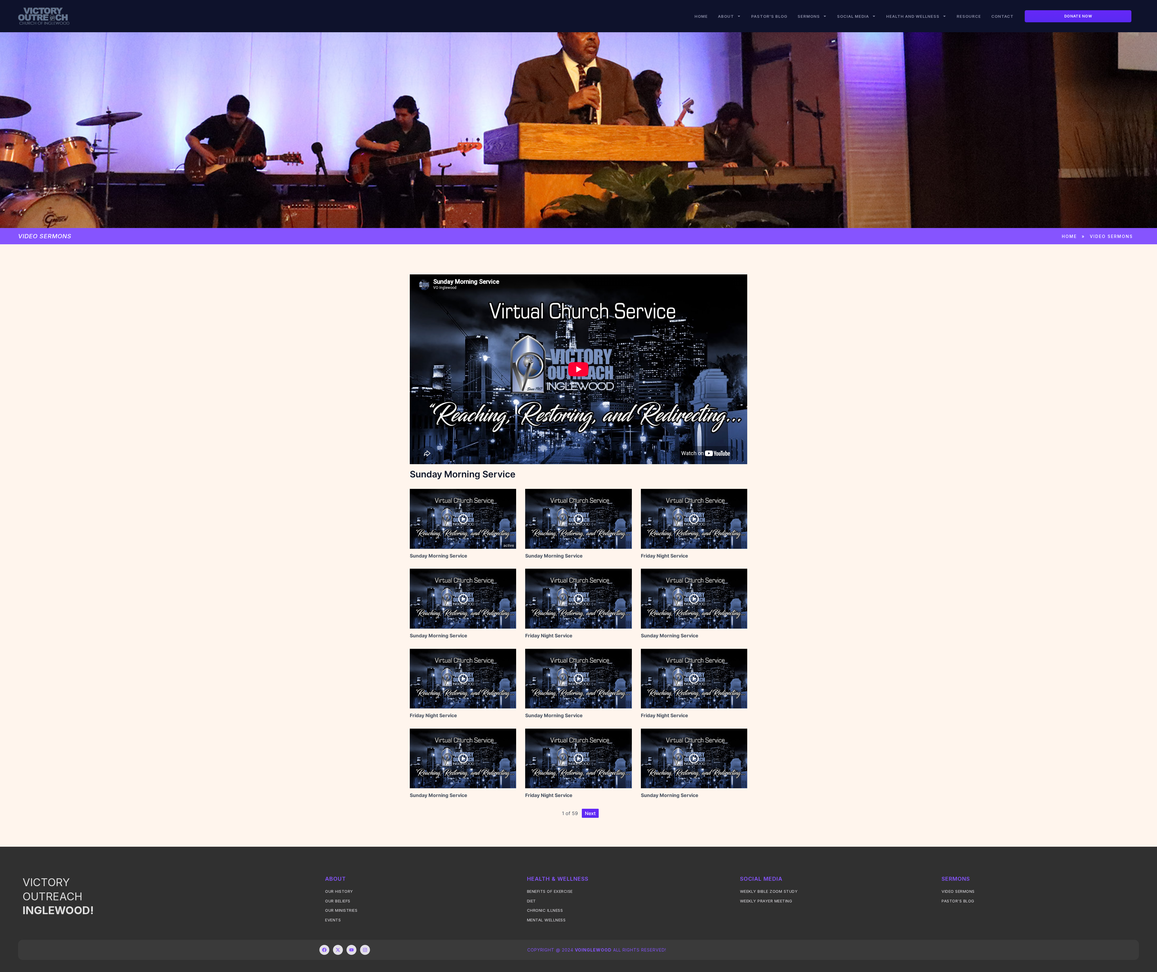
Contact (1002, 16)
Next (590, 813)
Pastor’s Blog (769, 16)
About (726, 16)
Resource (969, 16)
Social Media (853, 16)
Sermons (809, 16)
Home (701, 16)
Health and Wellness (912, 16)
